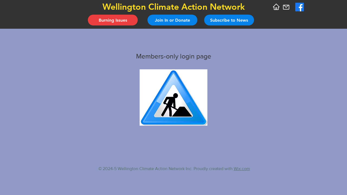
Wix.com (242, 168)
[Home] (276, 6)
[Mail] (286, 7)
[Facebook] (299, 7)
